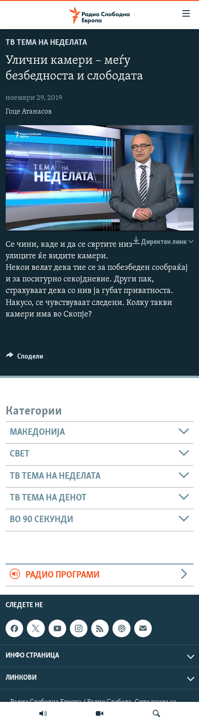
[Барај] (156, 713)
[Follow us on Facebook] (14, 628)
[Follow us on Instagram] (78, 628)
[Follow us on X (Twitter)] (35, 628)
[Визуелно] (99, 713)
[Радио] (43, 713)
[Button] (24, 358)
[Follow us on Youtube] (57, 628)
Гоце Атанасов (29, 112)
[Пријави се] (143, 628)
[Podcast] (121, 628)
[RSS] (100, 628)
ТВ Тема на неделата (46, 43)
